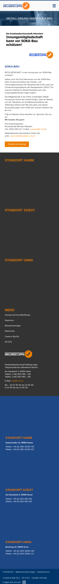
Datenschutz (10, 331)
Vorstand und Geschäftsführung (17, 315)
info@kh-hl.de (17, 381)
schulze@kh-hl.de (38, 129)
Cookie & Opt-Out (12, 336)
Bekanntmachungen (13, 326)
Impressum (9, 320)
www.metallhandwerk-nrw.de (22, 136)
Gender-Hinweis (39, 578)
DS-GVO (8, 342)
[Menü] (54, 6)
